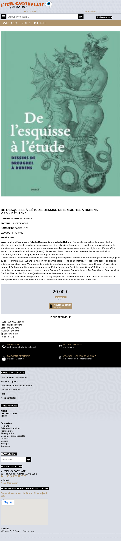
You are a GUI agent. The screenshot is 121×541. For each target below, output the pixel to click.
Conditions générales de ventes (16, 385)
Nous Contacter (9, 483)
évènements (104, 17)
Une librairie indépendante (14, 377)
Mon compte (30, 12)
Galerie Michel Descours (15, 539)
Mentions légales (9, 381)
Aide (3, 393)
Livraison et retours (10, 389)
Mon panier (90, 12)
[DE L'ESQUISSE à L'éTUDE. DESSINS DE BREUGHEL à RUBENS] (60, 197)
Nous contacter (8, 398)
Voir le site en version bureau (17, 535)
